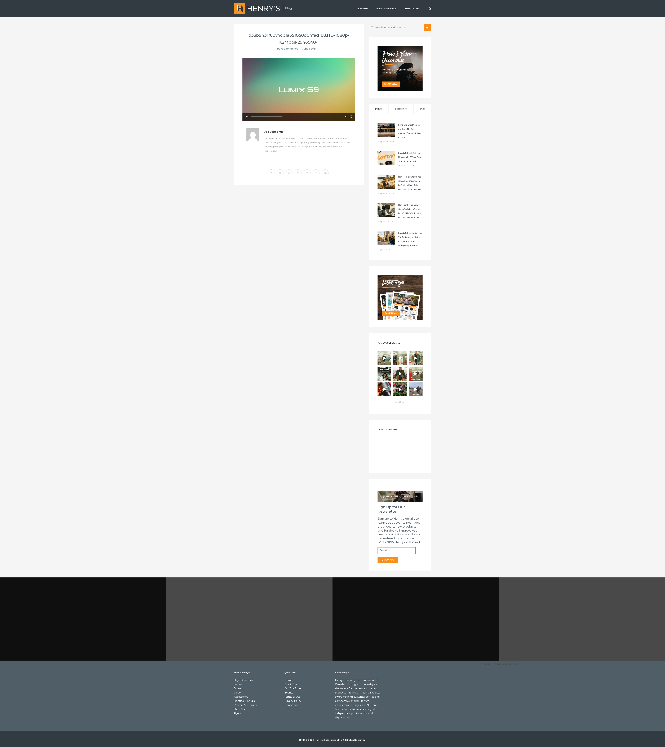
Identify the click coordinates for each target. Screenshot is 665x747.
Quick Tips (291, 684)
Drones (238, 688)
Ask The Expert (294, 688)
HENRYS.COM (412, 8)
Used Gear (240, 709)
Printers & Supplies (245, 705)
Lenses (238, 684)
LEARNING (362, 8)
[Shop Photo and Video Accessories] (400, 68)
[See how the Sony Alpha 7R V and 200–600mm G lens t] (400, 389)
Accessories (241, 696)
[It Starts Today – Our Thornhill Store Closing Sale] (400, 374)
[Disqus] (299, 235)
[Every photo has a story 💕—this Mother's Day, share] (384, 374)
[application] (298, 89)
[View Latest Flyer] (400, 297)
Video (237, 692)
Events (289, 692)
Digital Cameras (243, 680)
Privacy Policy (293, 700)
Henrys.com (292, 705)
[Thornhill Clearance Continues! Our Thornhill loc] (384, 358)
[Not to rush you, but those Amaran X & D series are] (400, 358)
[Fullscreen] (350, 116)
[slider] (266, 116)
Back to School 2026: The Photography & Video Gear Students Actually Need (409, 157)
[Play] (246, 116)
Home (288, 680)
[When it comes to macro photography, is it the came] (384, 389)
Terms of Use (292, 696)
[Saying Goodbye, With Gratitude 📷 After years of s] (416, 374)
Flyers (237, 713)
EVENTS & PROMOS (386, 8)
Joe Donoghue (289, 49)
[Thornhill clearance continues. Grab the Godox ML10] (416, 358)
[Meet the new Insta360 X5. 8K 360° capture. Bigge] (416, 389)
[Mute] (346, 116)
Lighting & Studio (244, 700)
